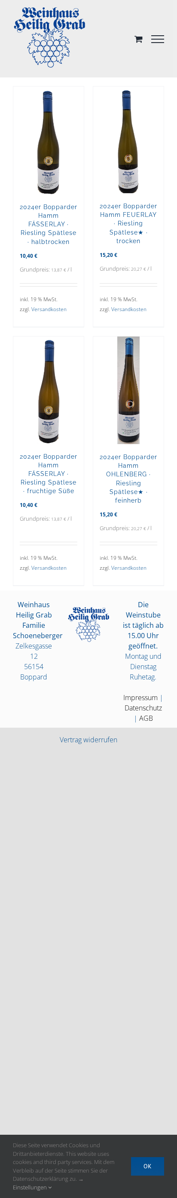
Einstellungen (30, 1187)
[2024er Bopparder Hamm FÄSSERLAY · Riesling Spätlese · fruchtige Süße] (48, 390)
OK (147, 1166)
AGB (146, 718)
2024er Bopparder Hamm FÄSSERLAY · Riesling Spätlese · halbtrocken (48, 224)
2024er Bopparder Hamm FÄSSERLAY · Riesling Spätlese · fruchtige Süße (48, 474)
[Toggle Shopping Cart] (138, 38)
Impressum (140, 697)
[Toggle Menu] (157, 39)
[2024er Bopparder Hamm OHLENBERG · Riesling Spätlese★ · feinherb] (128, 390)
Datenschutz (143, 708)
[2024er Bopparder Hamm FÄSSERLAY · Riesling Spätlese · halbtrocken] (48, 140)
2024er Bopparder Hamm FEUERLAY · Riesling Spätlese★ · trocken (128, 223)
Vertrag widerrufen (88, 739)
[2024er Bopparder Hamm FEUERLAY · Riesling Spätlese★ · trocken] (128, 139)
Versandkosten (49, 309)
